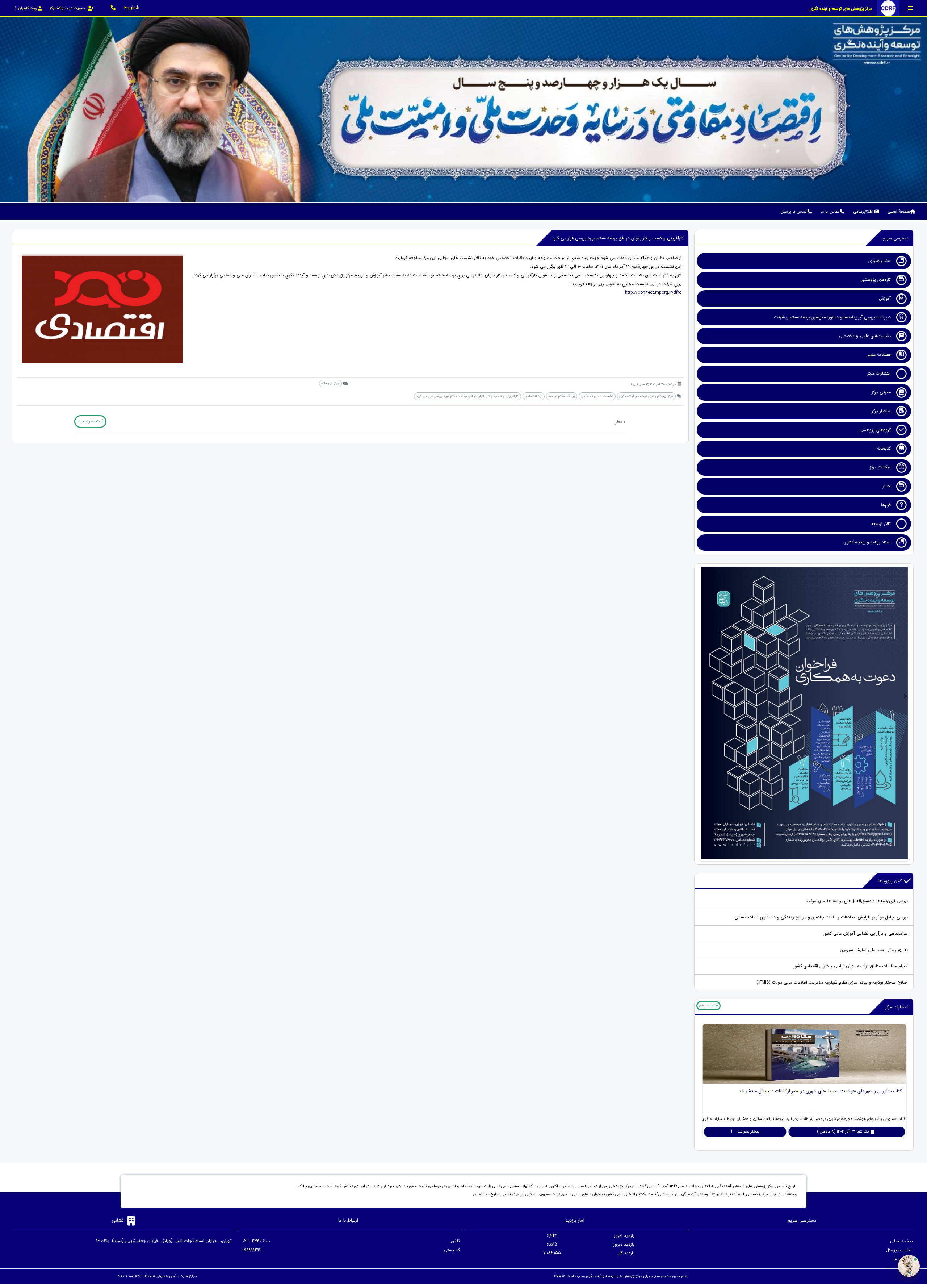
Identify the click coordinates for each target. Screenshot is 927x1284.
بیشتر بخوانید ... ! (745, 1132)
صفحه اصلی (901, 1241)
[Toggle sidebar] (910, 7)
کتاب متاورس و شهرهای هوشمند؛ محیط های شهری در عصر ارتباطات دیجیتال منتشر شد (820, 1091)
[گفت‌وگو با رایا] (909, 1266)
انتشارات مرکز (897, 1007)
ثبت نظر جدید (90, 421)
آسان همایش (166, 1276)
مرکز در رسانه (330, 383)
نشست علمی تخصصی (597, 396)
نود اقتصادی (533, 396)
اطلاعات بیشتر (708, 1005)
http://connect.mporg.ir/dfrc (653, 292)
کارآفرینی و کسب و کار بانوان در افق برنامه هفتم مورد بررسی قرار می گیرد (467, 396)
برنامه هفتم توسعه (561, 396)
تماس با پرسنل (899, 1250)
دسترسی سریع (895, 238)
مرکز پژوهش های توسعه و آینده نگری (646, 396)
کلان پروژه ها (890, 880)
